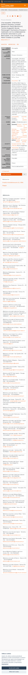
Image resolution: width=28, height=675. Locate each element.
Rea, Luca (14, 137)
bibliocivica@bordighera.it (9, 301)
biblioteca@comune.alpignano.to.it (12, 477)
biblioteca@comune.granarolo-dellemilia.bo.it (14, 241)
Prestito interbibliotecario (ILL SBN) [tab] (12, 182)
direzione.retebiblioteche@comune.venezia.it (14, 572)
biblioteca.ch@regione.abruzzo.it (11, 255)
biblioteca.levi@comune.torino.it (11, 548)
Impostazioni (5, 664)
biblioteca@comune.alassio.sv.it (11, 471)
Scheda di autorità (25, 118)
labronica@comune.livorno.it (17, 316)
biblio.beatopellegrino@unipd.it (11, 363)
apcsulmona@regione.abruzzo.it (11, 202)
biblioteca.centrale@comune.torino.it (12, 510)
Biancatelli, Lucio (16, 138)
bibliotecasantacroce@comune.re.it (12, 430)
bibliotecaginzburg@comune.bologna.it (13, 228)
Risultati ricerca (23, 10)
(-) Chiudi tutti (5, 171)
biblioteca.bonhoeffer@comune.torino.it (13, 541)
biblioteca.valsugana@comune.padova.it (13, 370)
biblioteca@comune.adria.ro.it (10, 458)
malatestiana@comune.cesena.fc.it (12, 275)
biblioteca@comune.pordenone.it (11, 383)
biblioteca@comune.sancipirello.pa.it (12, 356)
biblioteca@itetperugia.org (10, 376)
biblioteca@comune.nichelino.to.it (11, 535)
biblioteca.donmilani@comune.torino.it (13, 517)
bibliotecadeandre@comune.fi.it (11, 295)
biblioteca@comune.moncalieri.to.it (12, 491)
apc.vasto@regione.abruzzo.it (10, 262)
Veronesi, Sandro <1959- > (16, 130)
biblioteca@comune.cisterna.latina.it (12, 324)
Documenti (15, 80)
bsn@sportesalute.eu (18, 440)
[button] (10, 16)
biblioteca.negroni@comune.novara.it (12, 350)
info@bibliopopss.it (8, 464)
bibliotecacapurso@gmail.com (11, 215)
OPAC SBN (4, 10)
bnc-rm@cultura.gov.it (16, 435)
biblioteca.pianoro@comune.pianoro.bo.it (13, 234)
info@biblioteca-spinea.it (18, 566)
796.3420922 (15, 148)
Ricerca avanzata (13, 10)
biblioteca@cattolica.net (16, 451)
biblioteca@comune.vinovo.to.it (18, 528)
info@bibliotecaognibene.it (10, 308)
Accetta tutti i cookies (14, 668)
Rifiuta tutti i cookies (14, 671)
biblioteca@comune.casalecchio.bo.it (12, 221)
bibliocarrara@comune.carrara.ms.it (12, 337)
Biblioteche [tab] (5, 179)
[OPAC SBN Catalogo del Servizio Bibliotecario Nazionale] (3, 5)
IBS (18, 44)
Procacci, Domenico (19, 125)
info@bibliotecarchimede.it (10, 504)
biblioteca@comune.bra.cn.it (10, 268)
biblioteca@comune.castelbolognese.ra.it (13, 423)
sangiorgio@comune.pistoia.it (18, 401)
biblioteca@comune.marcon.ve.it (11, 561)
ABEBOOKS (11, 44)
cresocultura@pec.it (8, 343)
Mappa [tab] (4, 185)
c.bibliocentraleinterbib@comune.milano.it (14, 330)
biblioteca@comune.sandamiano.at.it (12, 208)
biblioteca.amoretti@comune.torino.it (12, 523)
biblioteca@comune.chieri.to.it (11, 484)
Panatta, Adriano (18, 140)
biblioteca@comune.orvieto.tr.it (11, 554)
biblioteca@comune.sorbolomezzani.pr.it (13, 396)
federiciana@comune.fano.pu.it (11, 417)
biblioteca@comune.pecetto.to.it (11, 497)
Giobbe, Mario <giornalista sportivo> (15, 134)
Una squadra (15, 116)
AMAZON (4, 44)
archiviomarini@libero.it (9, 410)
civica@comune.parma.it (9, 389)
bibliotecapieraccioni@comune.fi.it (12, 288)
